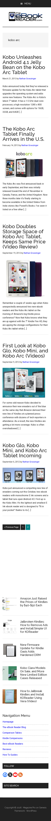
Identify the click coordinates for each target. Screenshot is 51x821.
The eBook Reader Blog (14, 727)
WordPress (31, 811)
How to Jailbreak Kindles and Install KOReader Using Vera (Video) (32, 696)
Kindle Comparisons (13, 738)
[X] (10, 774)
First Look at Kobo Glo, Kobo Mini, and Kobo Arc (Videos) (25, 351)
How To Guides (10, 754)
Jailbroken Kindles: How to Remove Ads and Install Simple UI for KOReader (34, 626)
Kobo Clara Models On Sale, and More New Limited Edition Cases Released (33, 673)
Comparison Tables (12, 732)
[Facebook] (5, 774)
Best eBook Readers (13, 743)
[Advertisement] (25, 561)
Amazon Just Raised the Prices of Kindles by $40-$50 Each (34, 602)
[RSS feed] (20, 774)
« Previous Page (11, 528)
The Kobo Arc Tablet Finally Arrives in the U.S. (23, 134)
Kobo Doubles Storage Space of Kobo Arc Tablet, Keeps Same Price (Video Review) (24, 236)
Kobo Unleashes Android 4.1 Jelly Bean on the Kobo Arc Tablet (24, 64)
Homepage (8, 721)
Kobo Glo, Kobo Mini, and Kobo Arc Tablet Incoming (25, 450)
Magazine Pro (29, 807)
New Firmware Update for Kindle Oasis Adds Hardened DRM (32, 650)
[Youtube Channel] (15, 774)
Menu (27, 3)
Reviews (7, 749)
